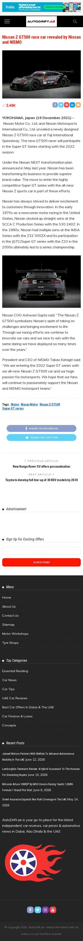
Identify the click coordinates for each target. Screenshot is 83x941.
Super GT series (12, 408)
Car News (9, 680)
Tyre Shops (10, 643)
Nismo (15, 404)
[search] (75, 21)
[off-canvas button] (7, 21)
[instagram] (45, 910)
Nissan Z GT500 (50, 404)
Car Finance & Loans (17, 716)
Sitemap (8, 625)
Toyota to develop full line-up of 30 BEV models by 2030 (41, 480)
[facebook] (30, 910)
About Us (9, 606)
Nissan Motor (29, 404)
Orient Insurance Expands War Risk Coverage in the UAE (34, 799)
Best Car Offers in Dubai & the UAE (28, 707)
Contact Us (10, 616)
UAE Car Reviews (14, 698)
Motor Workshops (15, 634)
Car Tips (8, 689)
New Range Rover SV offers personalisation (41, 467)
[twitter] (38, 910)
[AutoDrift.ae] (41, 21)
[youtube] (53, 910)
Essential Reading (15, 671)
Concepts (9, 725)
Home (6, 597)
